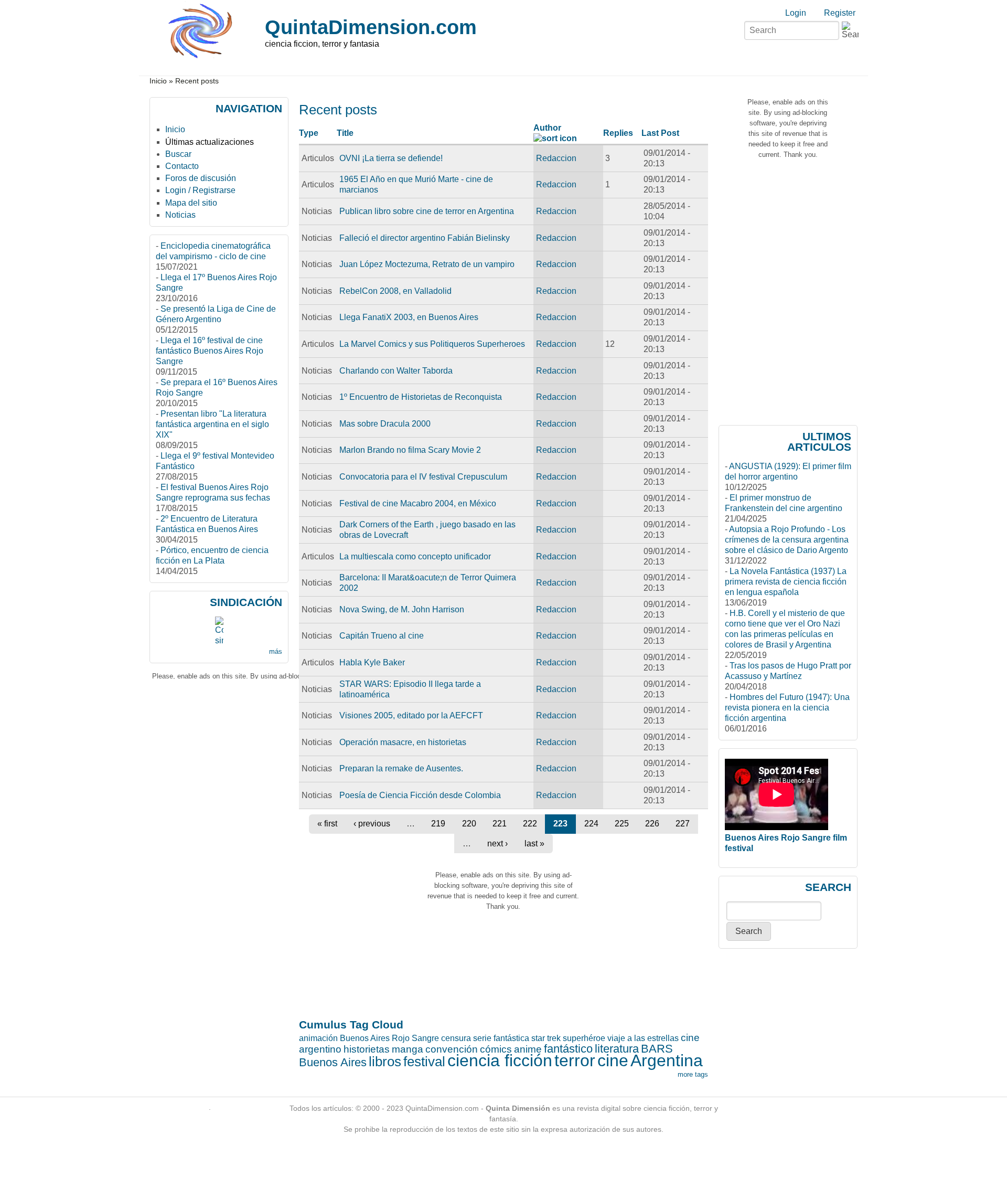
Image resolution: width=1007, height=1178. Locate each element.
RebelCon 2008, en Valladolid (395, 290)
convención (451, 1049)
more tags (693, 1074)
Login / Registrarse (200, 190)
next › (497, 843)
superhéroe (584, 1038)
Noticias (180, 214)
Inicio (158, 81)
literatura (617, 1048)
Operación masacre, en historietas (402, 742)
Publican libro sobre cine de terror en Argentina (426, 211)
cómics (496, 1049)
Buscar (178, 154)
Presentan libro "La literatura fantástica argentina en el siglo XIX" (212, 424)
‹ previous (371, 823)
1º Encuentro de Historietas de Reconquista (420, 396)
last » (534, 843)
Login (795, 12)
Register (839, 12)
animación (318, 1038)
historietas (367, 1049)
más (275, 651)
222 (530, 823)
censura (456, 1038)
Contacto (182, 166)
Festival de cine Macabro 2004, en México (417, 503)
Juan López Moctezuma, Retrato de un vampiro (427, 264)
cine (612, 1060)
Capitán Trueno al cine (381, 635)
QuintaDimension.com (371, 27)
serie (482, 1038)
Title (345, 133)
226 (652, 823)
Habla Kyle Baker (372, 662)
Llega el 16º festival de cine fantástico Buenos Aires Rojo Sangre (209, 351)
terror (574, 1060)
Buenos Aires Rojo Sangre (389, 1038)
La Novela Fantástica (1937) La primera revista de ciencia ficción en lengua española (786, 582)
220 (469, 823)
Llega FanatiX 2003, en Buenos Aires (408, 317)
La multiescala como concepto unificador (415, 556)
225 (622, 823)
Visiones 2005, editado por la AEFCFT (411, 715)
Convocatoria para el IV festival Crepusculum (423, 476)
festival (424, 1061)
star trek (546, 1038)
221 (499, 823)
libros (385, 1061)
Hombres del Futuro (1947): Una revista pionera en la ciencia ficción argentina (787, 708)
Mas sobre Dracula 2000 (385, 423)
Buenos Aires (333, 1062)
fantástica (511, 1038)
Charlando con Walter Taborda (396, 370)
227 (683, 823)
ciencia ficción (499, 1060)
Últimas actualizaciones (209, 141)
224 (591, 823)
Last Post (660, 133)
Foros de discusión (200, 178)
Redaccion (556, 158)
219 (438, 823)
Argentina (666, 1060)
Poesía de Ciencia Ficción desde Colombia (420, 795)
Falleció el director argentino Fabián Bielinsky (424, 238)
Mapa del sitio (191, 202)
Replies (618, 133)
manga (407, 1049)
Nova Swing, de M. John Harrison (401, 609)
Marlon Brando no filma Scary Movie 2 (410, 449)
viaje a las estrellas (643, 1038)
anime (528, 1049)
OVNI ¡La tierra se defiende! (391, 158)
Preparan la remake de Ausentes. (401, 768)
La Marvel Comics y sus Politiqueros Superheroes (432, 343)
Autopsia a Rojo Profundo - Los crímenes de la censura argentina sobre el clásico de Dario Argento (787, 540)
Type (308, 133)
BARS (657, 1048)
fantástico (568, 1048)
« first (327, 823)
